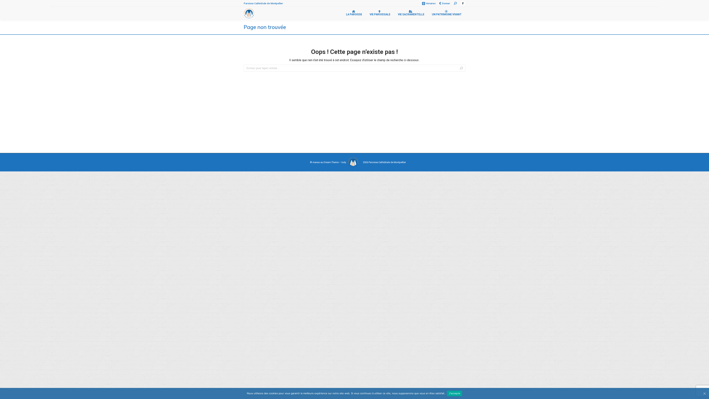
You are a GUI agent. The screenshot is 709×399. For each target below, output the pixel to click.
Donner (446, 3)
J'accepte (454, 393)
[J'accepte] (704, 393)
